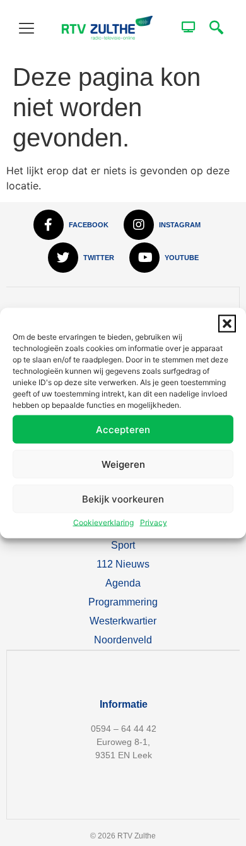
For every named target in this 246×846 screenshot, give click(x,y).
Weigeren (123, 464)
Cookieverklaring (103, 522)
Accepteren (123, 429)
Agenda (123, 583)
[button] (227, 324)
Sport (123, 545)
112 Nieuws (123, 564)
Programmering (123, 602)
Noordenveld (123, 639)
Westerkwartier (123, 621)
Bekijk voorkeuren (123, 498)
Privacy (153, 522)
